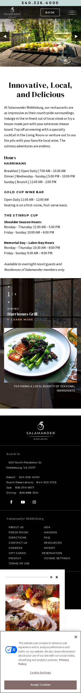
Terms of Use (19, 563)
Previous (5, 36)
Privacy (15, 558)
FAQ (47, 537)
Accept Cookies (40, 685)
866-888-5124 (29, 492)
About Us (16, 527)
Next (76, 36)
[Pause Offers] (51, 577)
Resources (53, 542)
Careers (15, 547)
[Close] (57, 577)
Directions (17, 537)
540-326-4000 (29, 477)
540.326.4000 (40, 3)
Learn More (22, 319)
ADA (47, 527)
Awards (50, 532)
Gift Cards (17, 553)
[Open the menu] (72, 12)
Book (50, 12)
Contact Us (18, 542)
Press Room (18, 532)
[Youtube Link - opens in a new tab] (22, 502)
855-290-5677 (24, 487)
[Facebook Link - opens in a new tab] (11, 502)
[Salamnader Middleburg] (12, 12)
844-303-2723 (46, 482)
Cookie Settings (57, 558)
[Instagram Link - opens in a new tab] (34, 502)
